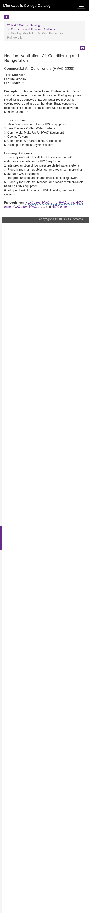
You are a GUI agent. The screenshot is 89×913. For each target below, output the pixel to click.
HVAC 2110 (49, 202)
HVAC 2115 (66, 202)
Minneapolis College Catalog (27, 5)
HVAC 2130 (36, 206)
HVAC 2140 (59, 206)
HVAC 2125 (20, 206)
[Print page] (82, 48)
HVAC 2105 (33, 202)
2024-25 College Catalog (23, 25)
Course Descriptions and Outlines (33, 29)
